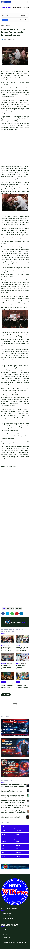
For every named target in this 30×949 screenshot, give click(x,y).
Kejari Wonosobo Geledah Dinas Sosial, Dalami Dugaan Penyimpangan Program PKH (13, 816)
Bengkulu (4, 834)
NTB (3, 845)
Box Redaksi (5, 929)
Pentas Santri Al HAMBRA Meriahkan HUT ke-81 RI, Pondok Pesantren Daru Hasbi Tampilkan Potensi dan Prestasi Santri (13, 806)
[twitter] (8, 613)
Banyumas (18, 830)
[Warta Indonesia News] (6, 3)
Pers (3, 852)
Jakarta (17, 838)
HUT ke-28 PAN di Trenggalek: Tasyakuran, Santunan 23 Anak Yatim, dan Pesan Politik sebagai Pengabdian (22, 667)
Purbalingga (19, 852)
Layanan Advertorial (7, 915)
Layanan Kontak (6, 921)
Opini (3, 848)
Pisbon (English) (6, 932)
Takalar (3, 856)
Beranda (3, 25)
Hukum (3, 838)
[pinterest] (17, 613)
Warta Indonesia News (22, 943)
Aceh (3, 827)
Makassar (18, 841)
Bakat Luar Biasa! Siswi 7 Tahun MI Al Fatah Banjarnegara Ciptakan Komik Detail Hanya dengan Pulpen (12, 796)
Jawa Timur (11, 608)
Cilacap (17, 834)
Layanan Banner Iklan (8, 918)
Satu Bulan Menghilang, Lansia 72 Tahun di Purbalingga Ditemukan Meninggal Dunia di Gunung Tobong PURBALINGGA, (12, 791)
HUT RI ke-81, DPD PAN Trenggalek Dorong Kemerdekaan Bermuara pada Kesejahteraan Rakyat (22, 685)
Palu (17, 848)
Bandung (18, 827)
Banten (3, 830)
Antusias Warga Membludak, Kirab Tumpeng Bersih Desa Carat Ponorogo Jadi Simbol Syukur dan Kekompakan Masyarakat (13, 811)
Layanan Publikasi (7, 913)
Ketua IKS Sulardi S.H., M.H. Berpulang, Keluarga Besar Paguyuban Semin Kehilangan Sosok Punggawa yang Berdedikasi (13, 801)
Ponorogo (8, 25)
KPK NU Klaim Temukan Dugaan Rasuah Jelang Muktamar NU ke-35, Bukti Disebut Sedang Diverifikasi (22, 649)
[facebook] (3, 613)
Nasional (18, 845)
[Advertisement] (15, 536)
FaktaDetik (5, 934)
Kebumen (4, 841)
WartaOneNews (6, 937)
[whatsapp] (12, 613)
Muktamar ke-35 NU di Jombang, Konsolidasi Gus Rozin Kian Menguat (7, 685)
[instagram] (11, 946)
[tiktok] (16, 946)
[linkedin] (21, 613)
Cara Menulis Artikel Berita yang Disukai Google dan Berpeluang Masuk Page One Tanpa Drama (13, 785)
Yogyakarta (18, 856)
